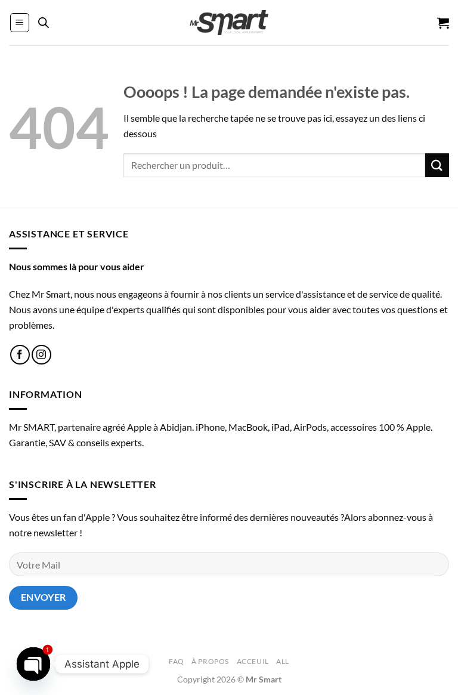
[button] (19, 22)
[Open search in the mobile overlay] (43, 22)
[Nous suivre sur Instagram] (41, 355)
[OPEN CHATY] (33, 664)
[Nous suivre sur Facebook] (20, 355)
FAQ (176, 661)
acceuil (253, 661)
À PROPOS (210, 661)
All (282, 661)
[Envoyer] (437, 165)
